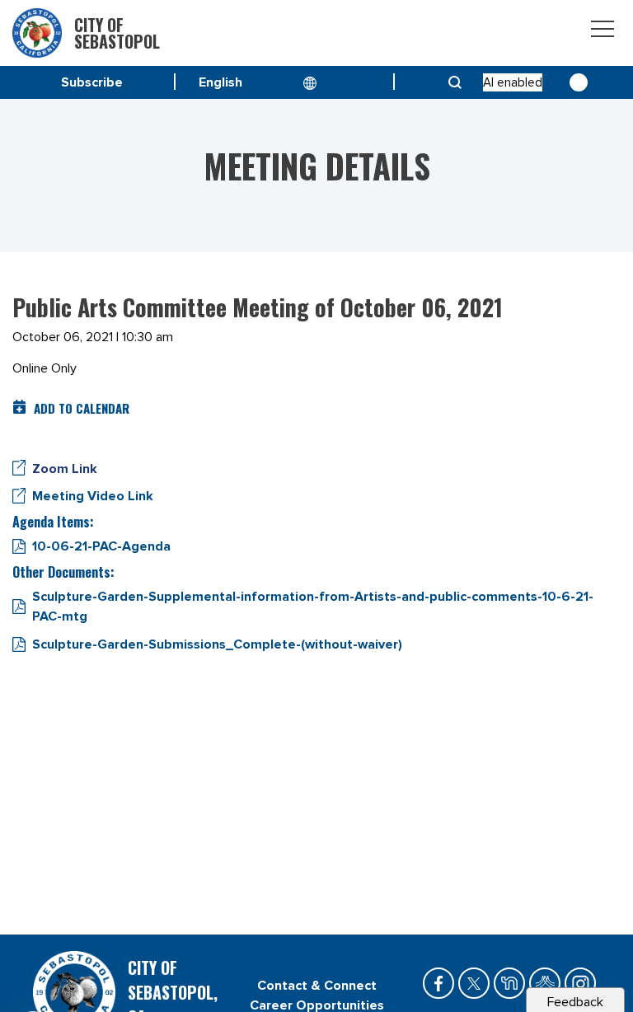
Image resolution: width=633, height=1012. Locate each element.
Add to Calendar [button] (81, 408)
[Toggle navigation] (602, 31)
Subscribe (92, 82)
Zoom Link (64, 469)
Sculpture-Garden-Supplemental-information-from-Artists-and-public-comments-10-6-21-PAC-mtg (312, 606)
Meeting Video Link (92, 496)
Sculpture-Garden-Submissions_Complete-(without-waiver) (217, 644)
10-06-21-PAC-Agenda (101, 546)
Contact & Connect (317, 985)
